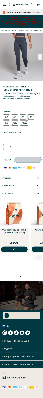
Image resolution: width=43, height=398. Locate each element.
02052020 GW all (9, 30)
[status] (10, 147)
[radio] (6, 117)
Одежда (21, 30)
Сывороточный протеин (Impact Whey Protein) (14, 231)
